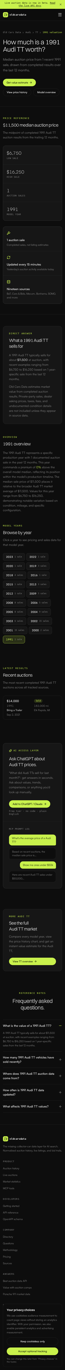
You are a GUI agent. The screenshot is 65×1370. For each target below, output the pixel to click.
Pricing (7, 1256)
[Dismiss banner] (60, 4)
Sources (7, 1263)
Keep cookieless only (32, 1341)
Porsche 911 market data (16, 1294)
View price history (17, 92)
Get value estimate (17, 82)
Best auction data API (15, 1281)
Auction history (11, 1168)
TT (36, 32)
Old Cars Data (12, 32)
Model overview (46, 92)
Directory (8, 1236)
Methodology (10, 1250)
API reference (10, 1212)
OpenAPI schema (13, 1219)
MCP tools (8, 1188)
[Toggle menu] (60, 14)
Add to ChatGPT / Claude (27, 804)
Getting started (11, 1206)
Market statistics (11, 1181)
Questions (8, 1243)
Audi (28, 32)
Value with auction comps (17, 1287)
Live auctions (10, 1175)
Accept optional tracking (32, 1351)
